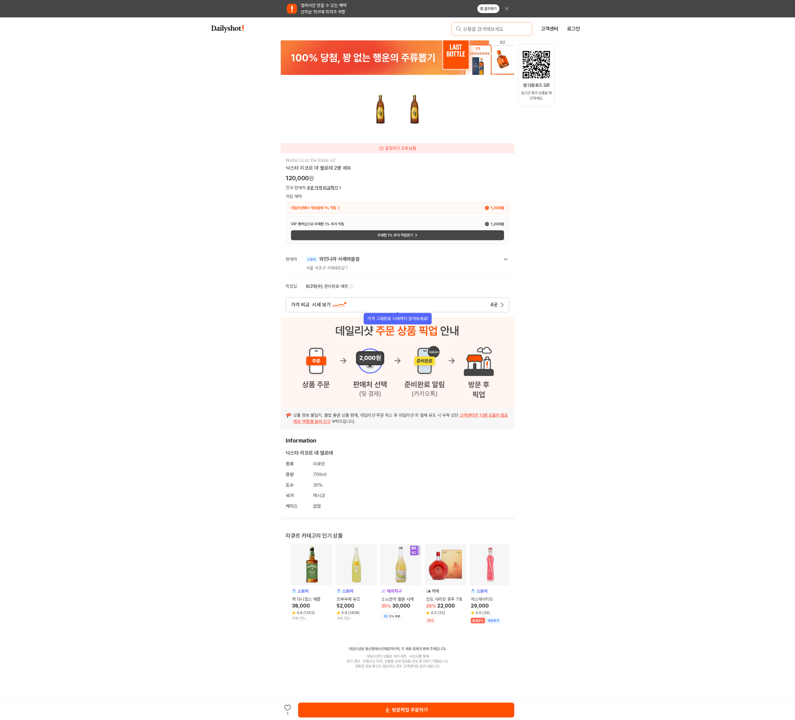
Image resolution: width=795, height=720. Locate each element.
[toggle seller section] (505, 259)
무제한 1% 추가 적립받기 (395, 235)
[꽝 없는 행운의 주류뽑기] (397, 57)
